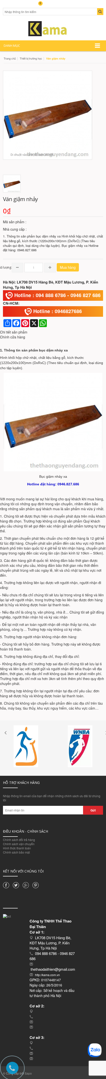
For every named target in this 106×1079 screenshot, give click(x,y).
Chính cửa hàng (12, 336)
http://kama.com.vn (47, 975)
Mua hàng (68, 267)
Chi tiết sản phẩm (13, 332)
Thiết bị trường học (31, 58)
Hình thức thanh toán (17, 848)
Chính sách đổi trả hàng (19, 840)
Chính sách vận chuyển (19, 844)
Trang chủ (10, 58)
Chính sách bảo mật (16, 852)
